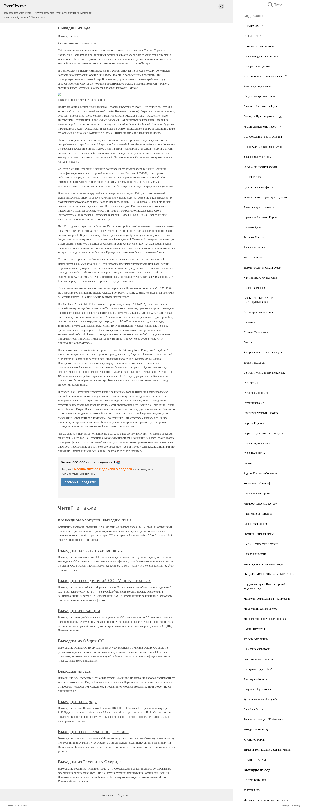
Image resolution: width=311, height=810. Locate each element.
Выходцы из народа (77, 701)
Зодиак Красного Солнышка (261, 473)
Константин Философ (257, 483)
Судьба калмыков (254, 287)
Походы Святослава (256, 332)
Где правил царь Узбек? (258, 669)
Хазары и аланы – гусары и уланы (264, 352)
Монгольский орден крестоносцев (265, 618)
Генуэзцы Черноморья (257, 689)
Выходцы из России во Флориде (90, 761)
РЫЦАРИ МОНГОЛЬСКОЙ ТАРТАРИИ (269, 574)
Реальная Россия (254, 237)
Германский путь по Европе (261, 217)
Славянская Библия (255, 523)
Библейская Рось (254, 257)
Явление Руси (252, 227)
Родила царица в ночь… (258, 86)
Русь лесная (251, 382)
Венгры (248, 342)
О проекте (107, 795)
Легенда (249, 463)
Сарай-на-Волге (253, 709)
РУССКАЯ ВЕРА (254, 453)
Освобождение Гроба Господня (263, 136)
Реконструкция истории (258, 312)
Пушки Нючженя (254, 628)
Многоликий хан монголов (260, 608)
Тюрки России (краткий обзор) (262, 267)
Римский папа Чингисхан (259, 659)
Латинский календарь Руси (260, 106)
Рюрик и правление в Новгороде (264, 433)
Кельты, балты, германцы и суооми (265, 197)
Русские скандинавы (256, 392)
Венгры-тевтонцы (255, 780)
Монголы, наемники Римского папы (266, 800)
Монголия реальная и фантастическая (267, 598)
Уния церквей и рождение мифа (263, 564)
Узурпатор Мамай (254, 739)
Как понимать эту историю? (261, 277)
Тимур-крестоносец (256, 729)
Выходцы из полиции (79, 610)
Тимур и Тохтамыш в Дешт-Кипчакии (267, 749)
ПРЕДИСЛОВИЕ (254, 26)
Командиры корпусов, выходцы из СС (95, 520)
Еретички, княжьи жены (259, 534)
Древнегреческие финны (259, 187)
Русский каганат (254, 403)
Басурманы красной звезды (260, 167)
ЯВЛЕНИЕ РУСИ (255, 177)
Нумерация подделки (257, 66)
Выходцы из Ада (74, 671)
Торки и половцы (254, 362)
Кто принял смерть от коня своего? (265, 76)
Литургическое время (257, 493)
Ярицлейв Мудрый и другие (261, 413)
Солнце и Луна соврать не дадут (263, 116)
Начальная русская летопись (261, 56)
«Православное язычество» (260, 503)
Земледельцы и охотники (259, 207)
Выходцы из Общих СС (81, 641)
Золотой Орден (253, 790)
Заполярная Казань (255, 679)
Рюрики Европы (254, 423)
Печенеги (249, 322)
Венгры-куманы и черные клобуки (265, 372)
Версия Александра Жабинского (263, 719)
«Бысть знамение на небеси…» (263, 126)
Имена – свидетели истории (261, 544)
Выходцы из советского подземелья (93, 731)
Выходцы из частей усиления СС (91, 550)
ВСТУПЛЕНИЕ (253, 36)
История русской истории (259, 46)
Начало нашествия (255, 554)
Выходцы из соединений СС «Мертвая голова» (104, 580)
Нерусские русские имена (259, 96)
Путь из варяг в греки (257, 443)
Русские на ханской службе (260, 699)
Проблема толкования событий (263, 146)
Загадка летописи (254, 247)
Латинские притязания (258, 513)
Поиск (274, 4)
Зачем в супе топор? (256, 639)
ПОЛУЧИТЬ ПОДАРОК (80, 482)
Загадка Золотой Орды (257, 156)
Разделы (122, 795)
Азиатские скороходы (257, 649)
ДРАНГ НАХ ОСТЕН (257, 759)
